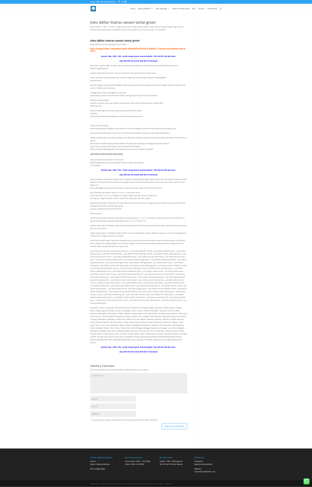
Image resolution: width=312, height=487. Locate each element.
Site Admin (97, 27)
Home (132, 9)
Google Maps (100, 469)
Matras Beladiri (144, 9)
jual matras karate (146, 30)
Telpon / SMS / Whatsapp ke (171, 461)
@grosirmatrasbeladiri (203, 464)
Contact (201, 9)
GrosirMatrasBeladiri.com (204, 471)
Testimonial (212, 9)
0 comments (161, 30)
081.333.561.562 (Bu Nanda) (171, 464)
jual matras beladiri (130, 30)
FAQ (193, 9)
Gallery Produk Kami (180, 9)
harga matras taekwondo (111, 30)
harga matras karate (140, 27)
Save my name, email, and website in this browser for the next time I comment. (125, 420)
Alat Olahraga (161, 9)
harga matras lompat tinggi (160, 27)
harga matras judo (123, 27)
